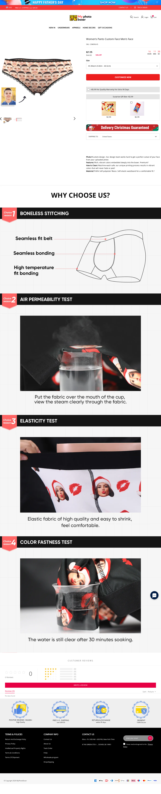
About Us (47, 744)
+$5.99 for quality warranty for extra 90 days (110, 89)
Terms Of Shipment (12, 757)
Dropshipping (49, 762)
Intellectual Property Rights (15, 748)
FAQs (46, 753)
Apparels (76, 27)
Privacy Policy (10, 744)
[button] (6, 75)
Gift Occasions (105, 27)
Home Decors (89, 27)
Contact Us (48, 739)
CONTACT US (123, 7)
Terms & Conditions (12, 753)
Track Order (142, 7)
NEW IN (52, 27)
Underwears (64, 27)
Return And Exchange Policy (15, 739)
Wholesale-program (51, 757)
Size (88, 60)
